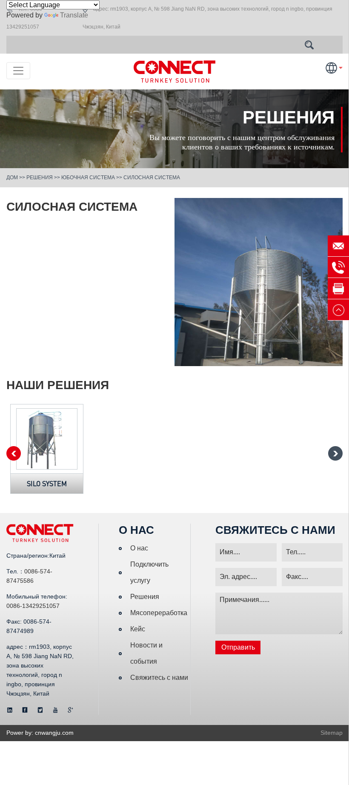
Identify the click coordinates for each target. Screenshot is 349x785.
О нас (139, 548)
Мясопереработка (158, 612)
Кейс (137, 629)
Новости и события (146, 653)
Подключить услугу (149, 572)
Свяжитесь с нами (159, 677)
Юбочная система (88, 177)
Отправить (238, 647)
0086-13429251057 (33, 605)
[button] (335, 453)
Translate (74, 15)
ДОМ (12, 177)
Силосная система (151, 177)
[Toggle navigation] (18, 70)
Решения (39, 177)
